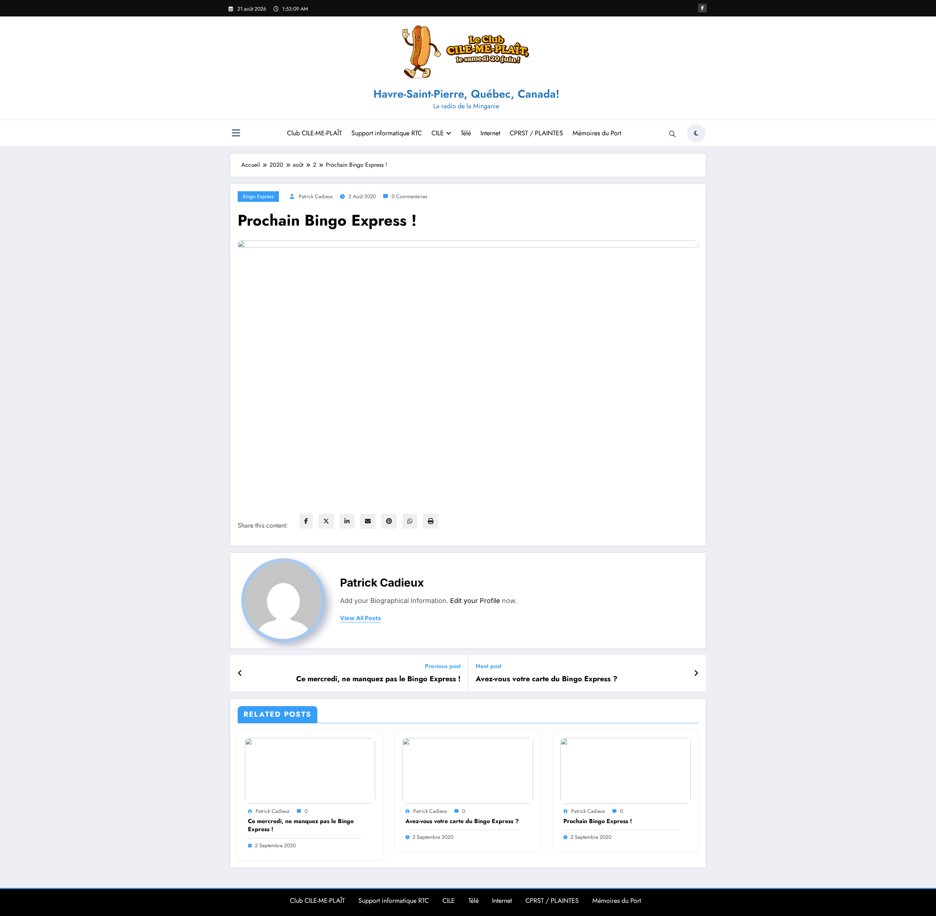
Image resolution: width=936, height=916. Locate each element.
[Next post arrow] (696, 673)
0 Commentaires (409, 196)
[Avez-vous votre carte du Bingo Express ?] (468, 770)
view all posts (360, 618)
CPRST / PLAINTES (536, 133)
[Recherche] (672, 134)
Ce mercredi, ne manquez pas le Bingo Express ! (378, 679)
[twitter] (326, 521)
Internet (490, 133)
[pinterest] (389, 521)
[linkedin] (347, 521)
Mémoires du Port (597, 133)
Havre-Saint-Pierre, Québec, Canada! (466, 94)
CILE (437, 133)
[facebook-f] (702, 8)
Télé (466, 133)
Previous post (443, 666)
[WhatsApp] (410, 521)
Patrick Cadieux (316, 196)
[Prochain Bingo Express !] (626, 770)
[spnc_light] (696, 133)
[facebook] (306, 521)
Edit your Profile (475, 600)
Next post (489, 666)
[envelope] (367, 521)
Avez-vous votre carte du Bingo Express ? (547, 679)
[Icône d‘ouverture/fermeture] (235, 133)
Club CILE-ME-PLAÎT (314, 133)
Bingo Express (258, 196)
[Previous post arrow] (240, 673)
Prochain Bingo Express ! (597, 821)
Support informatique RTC (386, 133)
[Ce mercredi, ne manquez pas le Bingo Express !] (310, 770)
